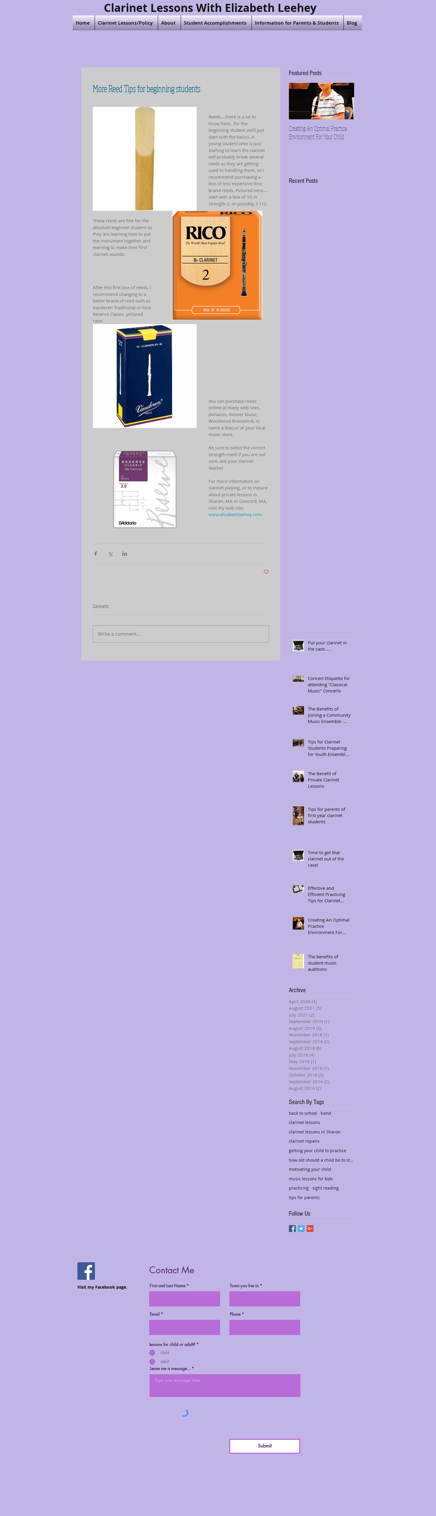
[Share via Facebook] (95, 553)
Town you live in (244, 1286)
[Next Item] (344, 101)
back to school (303, 1113)
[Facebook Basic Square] (292, 1228)
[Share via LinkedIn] (125, 553)
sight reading (325, 1188)
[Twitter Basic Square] (301, 1228)
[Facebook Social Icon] (86, 1271)
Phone (235, 1314)
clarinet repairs (304, 1141)
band (326, 1113)
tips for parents (304, 1197)
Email (155, 1314)
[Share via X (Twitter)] (110, 553)
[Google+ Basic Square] (310, 1228)
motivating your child (310, 1169)
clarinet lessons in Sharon (314, 1132)
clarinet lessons (304, 1122)
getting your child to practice (317, 1150)
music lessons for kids (311, 1179)
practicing (299, 1188)
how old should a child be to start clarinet (321, 1160)
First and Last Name (167, 1286)
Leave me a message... (170, 1368)
